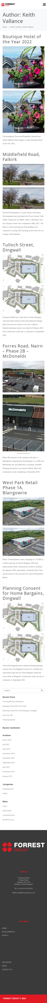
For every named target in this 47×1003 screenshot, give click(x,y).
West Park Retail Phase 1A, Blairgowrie (20, 487)
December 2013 (8, 772)
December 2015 (8, 758)
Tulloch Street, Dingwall (18, 247)
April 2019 (6, 749)
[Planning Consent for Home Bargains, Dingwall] (23, 617)
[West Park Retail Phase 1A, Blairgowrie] (23, 511)
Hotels (5, 793)
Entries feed (7, 811)
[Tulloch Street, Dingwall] (23, 268)
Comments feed (8, 815)
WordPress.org (8, 820)
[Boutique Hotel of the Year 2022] (23, 67)
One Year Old (8, 715)
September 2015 (9, 763)
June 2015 (6, 767)
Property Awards (9, 720)
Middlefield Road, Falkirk (21, 156)
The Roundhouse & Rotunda (13, 701)
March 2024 (7, 740)
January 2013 (7, 776)
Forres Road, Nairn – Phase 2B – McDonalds (23, 351)
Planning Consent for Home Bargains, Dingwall (23, 593)
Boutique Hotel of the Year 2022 (22, 39)
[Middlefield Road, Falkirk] (23, 174)
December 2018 (8, 753)
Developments (8, 789)
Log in (5, 806)
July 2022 (6, 744)
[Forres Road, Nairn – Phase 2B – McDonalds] (23, 376)
